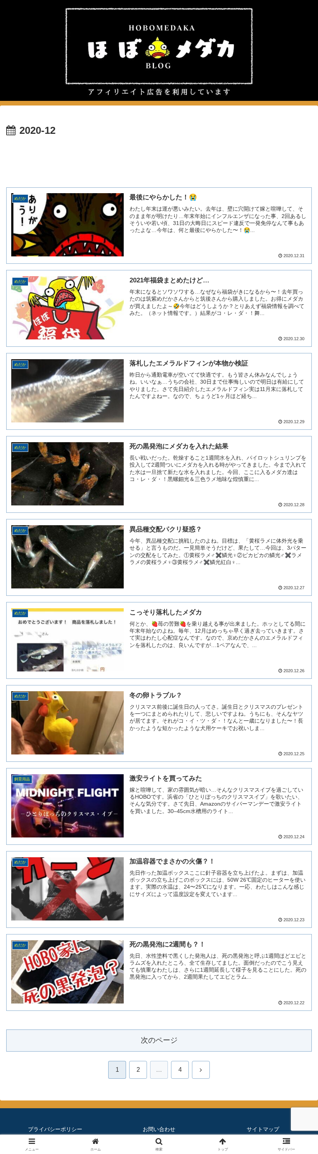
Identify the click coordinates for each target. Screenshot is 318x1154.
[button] (294, 999)
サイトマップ (263, 1129)
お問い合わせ (159, 1129)
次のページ (159, 1040)
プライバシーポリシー (55, 1129)
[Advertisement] (159, 161)
